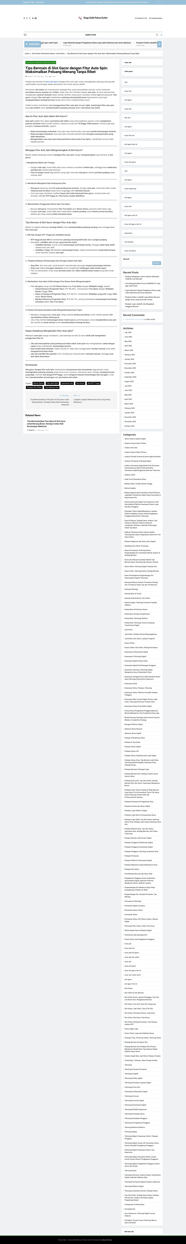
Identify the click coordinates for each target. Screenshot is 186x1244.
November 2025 (130, 368)
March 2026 (129, 350)
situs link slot (129, 135)
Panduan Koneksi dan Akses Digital (137, 806)
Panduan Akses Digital (133, 747)
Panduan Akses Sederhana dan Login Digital (140, 756)
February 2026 (130, 355)
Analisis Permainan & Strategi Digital (138, 461)
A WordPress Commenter (134, 319)
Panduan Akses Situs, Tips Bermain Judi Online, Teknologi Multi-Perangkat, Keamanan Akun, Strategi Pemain (142, 762)
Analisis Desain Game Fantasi (135, 443)
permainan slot (67, 383)
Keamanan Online (131, 684)
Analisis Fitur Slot (131, 448)
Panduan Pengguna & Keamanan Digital (139, 847)
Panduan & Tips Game (132, 742)
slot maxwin (129, 242)
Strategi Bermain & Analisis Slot (136, 1042)
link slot (127, 118)
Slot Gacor (80, 383)
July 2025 (128, 386)
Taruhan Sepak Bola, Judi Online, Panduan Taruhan (143, 1056)
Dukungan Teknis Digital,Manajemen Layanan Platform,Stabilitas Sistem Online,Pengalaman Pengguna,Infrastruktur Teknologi (141, 513)
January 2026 (129, 359)
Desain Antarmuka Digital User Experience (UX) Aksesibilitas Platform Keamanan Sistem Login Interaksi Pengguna (142, 504)
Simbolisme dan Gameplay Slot (136, 935)
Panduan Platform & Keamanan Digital (138, 860)
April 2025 (128, 399)
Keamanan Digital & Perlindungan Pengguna (140, 665)
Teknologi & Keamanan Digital (135, 1105)
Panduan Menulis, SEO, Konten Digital (138, 838)
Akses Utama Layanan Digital (135, 439)
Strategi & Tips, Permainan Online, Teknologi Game (143, 1038)
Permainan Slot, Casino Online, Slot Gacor (140, 926)
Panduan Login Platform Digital (136, 811)
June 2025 (128, 390)
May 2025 (128, 395)
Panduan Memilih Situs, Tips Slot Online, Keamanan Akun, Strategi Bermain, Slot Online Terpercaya (141, 831)
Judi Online (129, 630)
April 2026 (128, 346)
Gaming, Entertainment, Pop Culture (137, 598)
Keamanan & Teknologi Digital (135, 656)
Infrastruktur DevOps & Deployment (137, 614)
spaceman (128, 233)
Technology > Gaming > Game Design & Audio (141, 1060)
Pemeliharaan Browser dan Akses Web (138, 874)
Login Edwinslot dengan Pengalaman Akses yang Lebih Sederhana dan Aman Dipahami (55, 43)
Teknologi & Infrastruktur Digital (136, 1092)
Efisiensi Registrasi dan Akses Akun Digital (140, 541)
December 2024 (130, 417)
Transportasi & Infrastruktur (134, 1204)
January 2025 (129, 413)
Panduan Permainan (132, 856)
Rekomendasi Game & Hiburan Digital (138, 930)
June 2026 (128, 337)
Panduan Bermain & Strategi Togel (137, 769)
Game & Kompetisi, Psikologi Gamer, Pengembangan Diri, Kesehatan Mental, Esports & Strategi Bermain (142, 552)
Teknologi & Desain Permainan (136, 1069)
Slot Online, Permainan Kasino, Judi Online (40, 62)
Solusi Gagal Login (131, 1029)
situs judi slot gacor (132, 953)
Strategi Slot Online (34, 387)
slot (126, 82)
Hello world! (150, 319)
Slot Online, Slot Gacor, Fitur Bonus (137, 1018)
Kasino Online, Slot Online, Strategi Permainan (141, 648)
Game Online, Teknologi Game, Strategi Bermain (142, 571)
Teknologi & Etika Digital (133, 1078)
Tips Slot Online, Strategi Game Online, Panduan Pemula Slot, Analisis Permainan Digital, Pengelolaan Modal (142, 1197)
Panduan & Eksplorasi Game (135, 738)
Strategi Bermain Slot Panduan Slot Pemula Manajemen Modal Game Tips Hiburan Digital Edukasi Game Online (141, 1049)
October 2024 (129, 426)
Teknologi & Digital (131, 1074)
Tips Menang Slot (51, 387)
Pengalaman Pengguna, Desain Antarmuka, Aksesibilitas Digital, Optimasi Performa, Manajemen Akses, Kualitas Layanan (140, 880)
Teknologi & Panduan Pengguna (136, 1118)
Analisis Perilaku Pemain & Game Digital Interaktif (142, 457)
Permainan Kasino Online (134, 910)
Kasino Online (130, 643)
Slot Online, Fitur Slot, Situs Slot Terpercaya (140, 1004)
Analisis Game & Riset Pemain (135, 452)
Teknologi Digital (131, 1132)
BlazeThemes (107, 1240)
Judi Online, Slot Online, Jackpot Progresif (140, 639)
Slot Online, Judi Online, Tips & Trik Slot (139, 1009)
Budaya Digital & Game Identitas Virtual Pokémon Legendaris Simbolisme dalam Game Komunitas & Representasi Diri (143, 495)
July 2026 (128, 332)
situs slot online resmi (133, 975)
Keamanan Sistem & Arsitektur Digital (138, 706)
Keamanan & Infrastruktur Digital (136, 652)
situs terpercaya (130, 189)
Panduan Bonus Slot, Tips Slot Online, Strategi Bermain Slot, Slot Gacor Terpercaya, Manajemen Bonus (142, 783)
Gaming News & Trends (133, 594)
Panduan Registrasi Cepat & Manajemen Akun (141, 865)
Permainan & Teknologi (133, 901)
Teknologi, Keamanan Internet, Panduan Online (141, 1191)
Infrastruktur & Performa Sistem (136, 609)
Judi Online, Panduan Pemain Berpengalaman (141, 634)
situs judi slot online (132, 957)
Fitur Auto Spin (52, 383)
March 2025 (129, 404)
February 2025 (130, 408)
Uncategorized (130, 1209)
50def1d (30, 76)
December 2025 (130, 364)
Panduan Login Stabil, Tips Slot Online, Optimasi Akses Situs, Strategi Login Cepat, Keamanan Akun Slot (143, 822)
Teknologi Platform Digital (134, 1186)
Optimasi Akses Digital (133, 733)
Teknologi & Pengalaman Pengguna (137, 1123)
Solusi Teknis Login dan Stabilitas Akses (139, 1033)
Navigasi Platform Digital (134, 724)
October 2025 (129, 373)
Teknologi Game (130, 1171)
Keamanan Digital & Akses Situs (136, 661)
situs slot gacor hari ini (133, 224)
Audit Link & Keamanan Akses (135, 479)
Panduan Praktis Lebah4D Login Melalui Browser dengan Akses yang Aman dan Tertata (117, 2)
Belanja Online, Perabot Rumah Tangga (138, 484)
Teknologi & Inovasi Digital (134, 1101)
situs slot (128, 91)
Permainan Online (131, 915)
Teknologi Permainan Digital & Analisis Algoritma (142, 1182)
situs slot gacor (52, 82)
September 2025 (130, 377)
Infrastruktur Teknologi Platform (136, 618)
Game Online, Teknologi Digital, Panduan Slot (141, 566)
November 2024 (130, 422)
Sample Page (90, 35)
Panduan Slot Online (132, 869)
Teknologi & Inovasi (132, 1096)
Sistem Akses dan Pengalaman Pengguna (139, 939)
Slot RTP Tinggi (94, 383)
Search (126, 259)
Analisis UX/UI (130, 475)
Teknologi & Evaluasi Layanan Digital (138, 1083)
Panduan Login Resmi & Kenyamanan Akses (140, 815)
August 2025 (129, 381)
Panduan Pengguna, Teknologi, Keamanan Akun (141, 851)
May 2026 (128, 341)
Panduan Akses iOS (132, 751)
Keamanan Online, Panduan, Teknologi (138, 688)
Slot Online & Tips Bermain (134, 993)
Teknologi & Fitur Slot (132, 1087)
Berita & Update (130, 488)
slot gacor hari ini (131, 144)
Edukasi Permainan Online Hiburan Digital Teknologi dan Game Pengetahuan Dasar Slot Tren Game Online (143, 534)
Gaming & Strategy (131, 589)
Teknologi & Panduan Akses (135, 1114)
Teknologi (128, 1065)
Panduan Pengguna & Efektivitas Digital (139, 843)
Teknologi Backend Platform (135, 1127)
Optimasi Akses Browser (133, 729)
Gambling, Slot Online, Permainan (136, 546)
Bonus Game (38, 383)
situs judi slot (129, 948)
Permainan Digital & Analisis (135, 906)
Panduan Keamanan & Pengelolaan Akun (139, 802)
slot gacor (128, 100)
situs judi (128, 944)
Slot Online (129, 988)
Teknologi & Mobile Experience (136, 1109)
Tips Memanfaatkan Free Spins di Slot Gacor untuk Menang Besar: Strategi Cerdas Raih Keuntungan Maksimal (46, 423)
